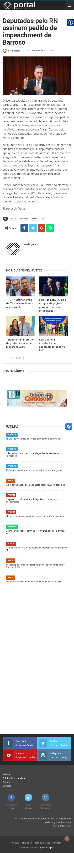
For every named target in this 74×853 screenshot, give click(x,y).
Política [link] (35, 219)
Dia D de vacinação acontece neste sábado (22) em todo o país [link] (36, 485)
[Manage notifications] (67, 838)
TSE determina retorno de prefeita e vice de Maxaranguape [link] (34, 470)
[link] (11, 50)
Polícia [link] (11, 495)
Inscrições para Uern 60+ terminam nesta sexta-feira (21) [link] (33, 581)
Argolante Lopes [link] (46, 847)
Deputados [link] (24, 219)
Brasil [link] (13, 219)
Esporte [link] (12, 526)
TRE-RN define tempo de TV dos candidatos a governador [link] (33, 439)
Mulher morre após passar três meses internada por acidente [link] (35, 516)
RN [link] (43, 219)
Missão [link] (6, 774)
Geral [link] (11, 480)
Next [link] (18, 358)
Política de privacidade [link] (14, 778)
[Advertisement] (37, 620)
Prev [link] (10, 358)
